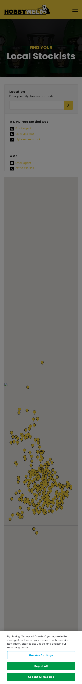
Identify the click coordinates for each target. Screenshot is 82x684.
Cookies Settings (41, 655)
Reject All (40, 666)
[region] (41, 657)
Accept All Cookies (41, 677)
